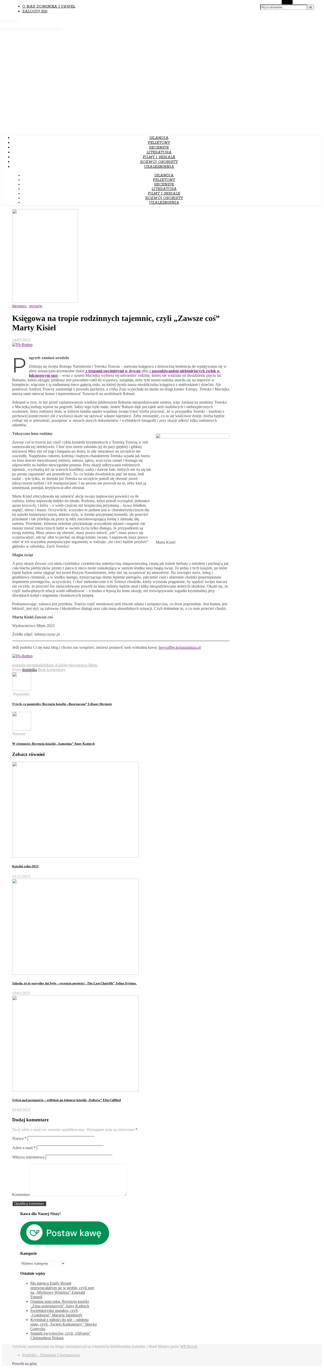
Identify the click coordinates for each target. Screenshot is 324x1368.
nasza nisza (10, 20)
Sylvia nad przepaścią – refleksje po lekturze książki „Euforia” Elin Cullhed (66, 1100)
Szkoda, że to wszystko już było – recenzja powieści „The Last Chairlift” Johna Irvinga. (74, 983)
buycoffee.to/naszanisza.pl (180, 647)
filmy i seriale (159, 157)
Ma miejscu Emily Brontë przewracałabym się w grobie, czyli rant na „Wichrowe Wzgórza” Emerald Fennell (62, 1290)
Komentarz (21, 1194)
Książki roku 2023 (25, 866)
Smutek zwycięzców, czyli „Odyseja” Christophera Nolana (60, 1335)
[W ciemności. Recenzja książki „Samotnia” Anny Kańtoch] (21, 729)
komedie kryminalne (28, 665)
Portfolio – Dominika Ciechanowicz (51, 1355)
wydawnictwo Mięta (81, 665)
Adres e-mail (24, 1148)
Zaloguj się (34, 11)
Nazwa (19, 1138)
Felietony (159, 143)
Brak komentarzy (52, 669)
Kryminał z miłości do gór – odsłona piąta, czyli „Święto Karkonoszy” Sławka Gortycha (63, 1324)
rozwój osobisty (159, 162)
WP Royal (188, 1346)
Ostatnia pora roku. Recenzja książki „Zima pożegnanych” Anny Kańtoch (59, 1303)
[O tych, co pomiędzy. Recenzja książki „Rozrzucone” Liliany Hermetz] (21, 689)
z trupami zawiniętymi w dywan (112, 371)
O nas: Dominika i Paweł (48, 6)
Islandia (159, 138)
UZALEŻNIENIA (159, 167)
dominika (29, 669)
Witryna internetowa (28, 1157)
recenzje (159, 147)
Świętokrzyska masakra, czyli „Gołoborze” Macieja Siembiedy (56, 1312)
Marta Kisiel (55, 665)
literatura (159, 152)
